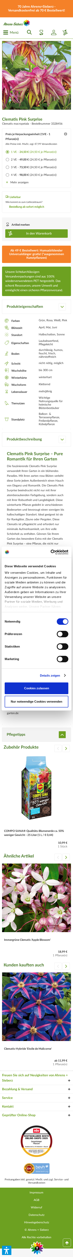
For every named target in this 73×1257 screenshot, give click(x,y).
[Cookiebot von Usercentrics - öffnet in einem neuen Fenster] (51, 552)
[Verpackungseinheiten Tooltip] (65, 135)
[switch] (62, 634)
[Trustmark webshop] (37, 1169)
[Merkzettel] (40, 32)
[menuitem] (10, 32)
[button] (6, 1250)
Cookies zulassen (36, 688)
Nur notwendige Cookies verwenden (36, 701)
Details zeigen (50, 675)
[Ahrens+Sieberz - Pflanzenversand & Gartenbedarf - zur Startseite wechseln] (16, 22)
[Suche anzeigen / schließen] (28, 32)
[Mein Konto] (52, 32)
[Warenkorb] (63, 32)
